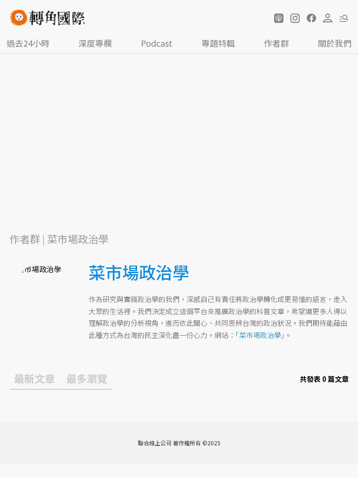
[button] (278, 18)
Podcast (156, 43)
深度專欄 (95, 43)
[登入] (327, 18)
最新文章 (34, 378)
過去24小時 (28, 43)
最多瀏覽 (86, 378)
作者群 (276, 43)
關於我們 (334, 43)
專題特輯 (218, 43)
